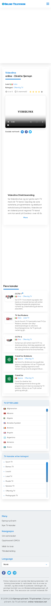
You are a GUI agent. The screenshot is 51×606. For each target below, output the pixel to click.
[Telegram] (14, 573)
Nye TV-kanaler (8, 525)
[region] (25, 428)
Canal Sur (19, 375)
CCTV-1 (18, 294)
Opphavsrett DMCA (11, 541)
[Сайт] (22, 131)
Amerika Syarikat (14, 423)
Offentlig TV (10, 491)
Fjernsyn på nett (9, 521)
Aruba (9, 447)
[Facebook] (26, 131)
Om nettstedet (9, 536)
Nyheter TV (10, 486)
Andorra (10, 428)
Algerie (10, 418)
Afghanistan (12, 408)
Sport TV (9, 462)
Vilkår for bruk (7, 546)
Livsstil (8, 471)
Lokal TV (9, 476)
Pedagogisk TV (12, 495)
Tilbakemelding (8, 551)
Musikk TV (9, 481)
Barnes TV (10, 467)
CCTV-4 (18, 337)
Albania (10, 413)
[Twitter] (30, 131)
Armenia (10, 442)
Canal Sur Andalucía (23, 356)
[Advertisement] (25, 36)
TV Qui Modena (21, 315)
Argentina (11, 437)
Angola (10, 433)
